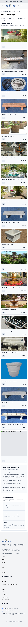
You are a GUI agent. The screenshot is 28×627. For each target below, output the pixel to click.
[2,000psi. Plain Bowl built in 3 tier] (14, 301)
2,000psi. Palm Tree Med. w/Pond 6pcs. (10, 157)
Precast (3, 586)
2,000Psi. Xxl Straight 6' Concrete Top (10, 402)
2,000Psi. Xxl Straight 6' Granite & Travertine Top (12, 424)
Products (4, 570)
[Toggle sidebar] (2, 5)
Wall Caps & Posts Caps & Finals (9, 584)
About (3, 562)
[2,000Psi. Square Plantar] (14, 236)
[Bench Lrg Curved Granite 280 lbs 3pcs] (14, 443)
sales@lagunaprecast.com (14, 608)
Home (2, 11)
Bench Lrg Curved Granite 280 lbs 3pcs (10, 458)
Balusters (4, 579)
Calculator (4, 572)
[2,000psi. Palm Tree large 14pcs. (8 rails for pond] (14, 171)
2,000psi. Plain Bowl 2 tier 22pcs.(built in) (11, 287)
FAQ (3, 567)
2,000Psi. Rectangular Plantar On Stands (10, 352)
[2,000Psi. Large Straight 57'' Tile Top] (14, 322)
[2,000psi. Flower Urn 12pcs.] (14, 257)
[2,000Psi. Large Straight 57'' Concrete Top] (14, 214)
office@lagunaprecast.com (15, 610)
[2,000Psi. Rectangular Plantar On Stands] (14, 344)
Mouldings (4, 594)
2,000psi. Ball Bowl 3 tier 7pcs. (8, 92)
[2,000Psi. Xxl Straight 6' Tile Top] (14, 106)
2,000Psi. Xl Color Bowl (7, 44)
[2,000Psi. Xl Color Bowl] (14, 35)
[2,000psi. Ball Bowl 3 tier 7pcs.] (14, 84)
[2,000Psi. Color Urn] (14, 192)
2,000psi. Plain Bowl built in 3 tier (9, 309)
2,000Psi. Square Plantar (7, 244)
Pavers (3, 589)
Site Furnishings (16, 11)
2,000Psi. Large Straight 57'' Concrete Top (11, 222)
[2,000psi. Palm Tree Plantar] (14, 127)
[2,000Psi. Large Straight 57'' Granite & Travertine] (14, 59)
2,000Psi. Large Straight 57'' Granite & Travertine (12, 71)
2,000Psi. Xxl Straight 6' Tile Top (9, 114)
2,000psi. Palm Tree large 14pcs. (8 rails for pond (12, 179)
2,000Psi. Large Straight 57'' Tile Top (10, 331)
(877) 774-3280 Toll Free (12, 606)
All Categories (8, 11)
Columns (4, 581)
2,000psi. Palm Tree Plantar (8, 136)
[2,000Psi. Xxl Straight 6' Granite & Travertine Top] (14, 416)
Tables (3, 592)
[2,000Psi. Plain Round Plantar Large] (14, 369)
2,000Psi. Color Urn (6, 201)
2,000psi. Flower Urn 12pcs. (8, 266)
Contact (4, 564)
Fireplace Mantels (6, 597)
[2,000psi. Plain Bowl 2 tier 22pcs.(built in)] (14, 279)
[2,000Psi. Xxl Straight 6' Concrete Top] (14, 394)
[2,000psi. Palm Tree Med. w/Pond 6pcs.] (14, 149)
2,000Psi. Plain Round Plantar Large (9, 381)
